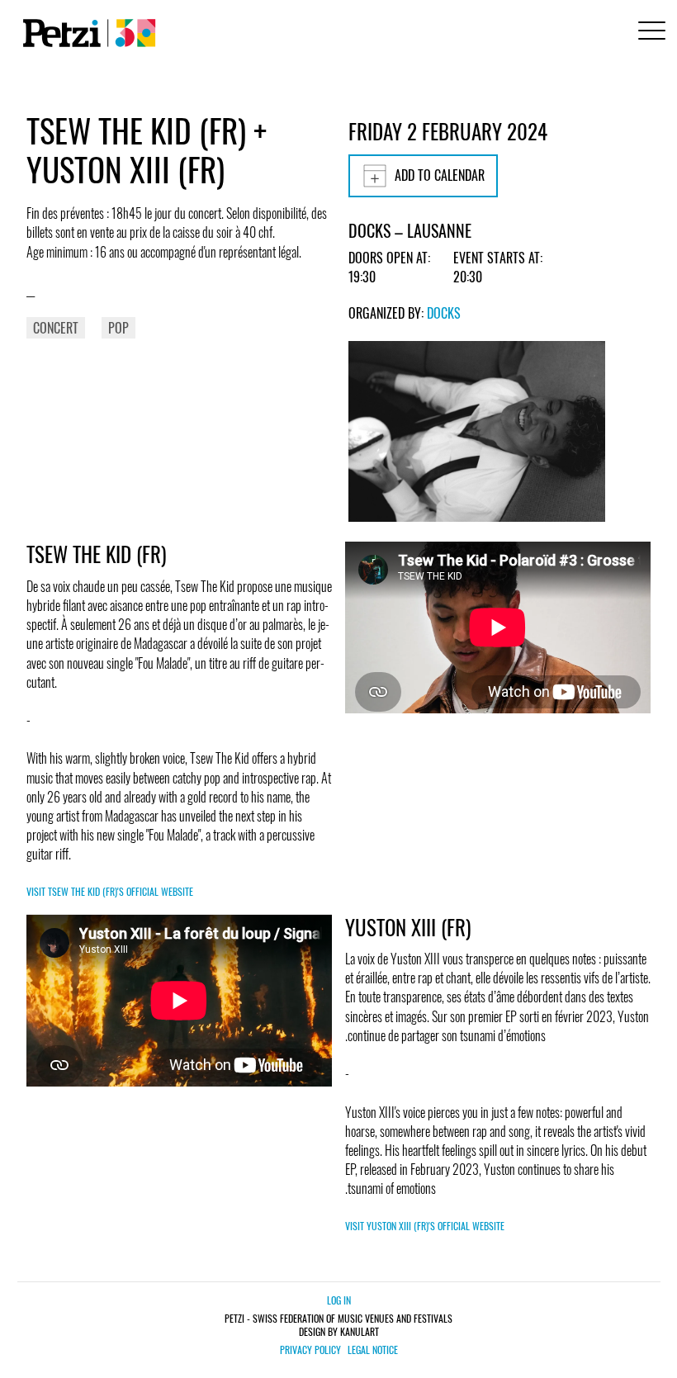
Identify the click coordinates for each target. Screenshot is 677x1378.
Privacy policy (310, 1350)
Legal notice (373, 1350)
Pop (118, 328)
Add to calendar (440, 175)
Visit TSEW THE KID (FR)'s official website (109, 891)
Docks (444, 313)
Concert (55, 328)
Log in (339, 1300)
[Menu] (649, 32)
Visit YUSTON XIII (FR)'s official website (424, 1226)
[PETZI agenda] (86, 33)
